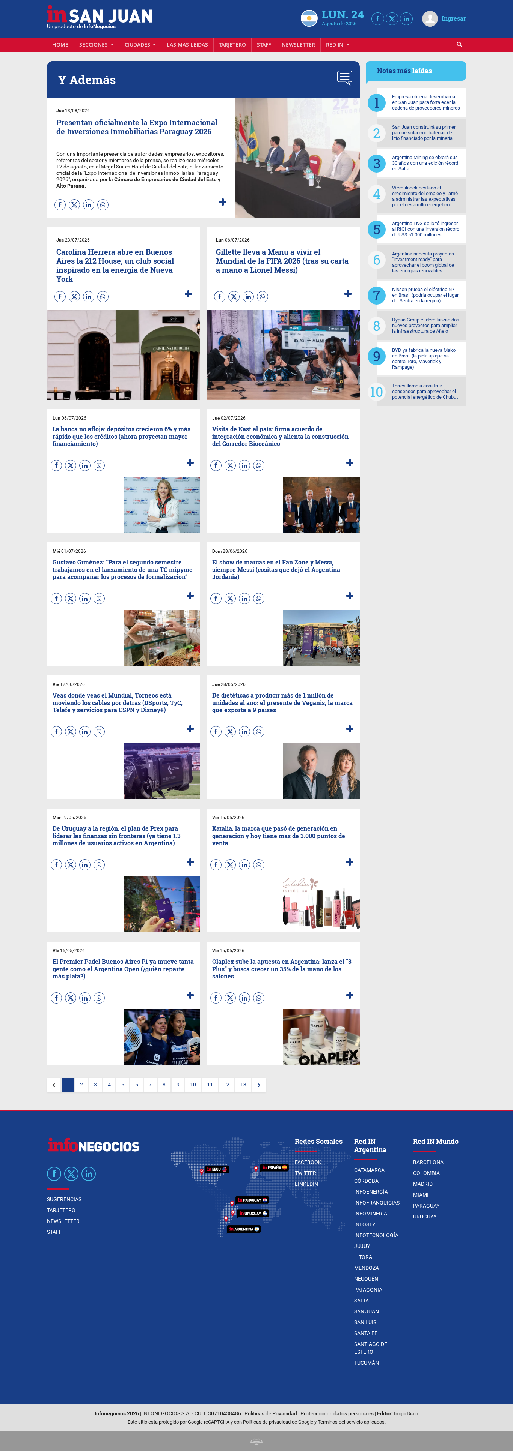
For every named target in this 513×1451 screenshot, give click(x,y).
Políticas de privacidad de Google (278, 1422)
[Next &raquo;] (259, 1085)
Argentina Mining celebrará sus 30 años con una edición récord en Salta (425, 163)
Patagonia (368, 1290)
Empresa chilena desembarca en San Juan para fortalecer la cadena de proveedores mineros (426, 102)
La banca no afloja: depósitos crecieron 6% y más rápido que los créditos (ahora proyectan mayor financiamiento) (121, 436)
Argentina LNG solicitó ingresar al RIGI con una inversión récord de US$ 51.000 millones (425, 229)
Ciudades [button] (138, 44)
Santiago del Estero (372, 1348)
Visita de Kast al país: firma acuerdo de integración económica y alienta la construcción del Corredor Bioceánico (280, 436)
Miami (421, 1195)
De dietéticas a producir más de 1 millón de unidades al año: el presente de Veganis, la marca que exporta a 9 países (282, 702)
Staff (264, 44)
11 (210, 1085)
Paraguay (426, 1206)
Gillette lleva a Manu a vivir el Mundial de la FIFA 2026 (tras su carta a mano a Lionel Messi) (282, 261)
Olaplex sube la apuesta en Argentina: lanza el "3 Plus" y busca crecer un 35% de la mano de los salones (282, 968)
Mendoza (366, 1268)
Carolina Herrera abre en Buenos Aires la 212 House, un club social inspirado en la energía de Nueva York (115, 265)
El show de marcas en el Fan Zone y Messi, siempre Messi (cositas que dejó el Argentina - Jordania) (278, 569)
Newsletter (298, 44)
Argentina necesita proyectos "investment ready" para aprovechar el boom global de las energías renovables (423, 262)
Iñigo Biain (406, 1413)
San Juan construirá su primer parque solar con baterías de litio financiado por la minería (424, 132)
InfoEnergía (371, 1192)
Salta (361, 1301)
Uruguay (424, 1217)
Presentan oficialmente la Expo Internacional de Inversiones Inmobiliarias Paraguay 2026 (136, 126)
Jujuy (362, 1246)
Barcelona (428, 1162)
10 (193, 1085)
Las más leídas (187, 44)
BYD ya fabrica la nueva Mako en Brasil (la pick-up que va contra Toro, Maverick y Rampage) (424, 358)
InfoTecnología (376, 1235)
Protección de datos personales (337, 1413)
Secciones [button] (94, 44)
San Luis (365, 1322)
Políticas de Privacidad (270, 1413)
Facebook (308, 1162)
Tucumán (366, 1363)
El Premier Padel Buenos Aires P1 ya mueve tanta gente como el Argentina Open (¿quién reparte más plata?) (123, 968)
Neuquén (366, 1279)
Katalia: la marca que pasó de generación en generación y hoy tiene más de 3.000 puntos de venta (278, 835)
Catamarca (369, 1170)
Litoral (364, 1257)
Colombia (426, 1173)
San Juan (366, 1311)
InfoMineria (370, 1214)
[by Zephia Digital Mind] (256, 1441)
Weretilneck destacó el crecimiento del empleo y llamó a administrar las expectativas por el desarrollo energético (425, 196)
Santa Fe (365, 1333)
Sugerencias (64, 1199)
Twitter (305, 1173)
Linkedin (306, 1184)
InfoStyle (367, 1224)
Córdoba (366, 1181)
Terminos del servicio (340, 1422)
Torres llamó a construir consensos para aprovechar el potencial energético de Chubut (425, 391)
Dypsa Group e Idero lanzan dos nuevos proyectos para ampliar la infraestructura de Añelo (425, 325)
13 (243, 1085)
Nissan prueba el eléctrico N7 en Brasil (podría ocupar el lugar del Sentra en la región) (425, 295)
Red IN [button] (335, 44)
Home (60, 44)
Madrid (423, 1184)
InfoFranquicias (377, 1203)
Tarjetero (232, 44)
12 (226, 1085)
